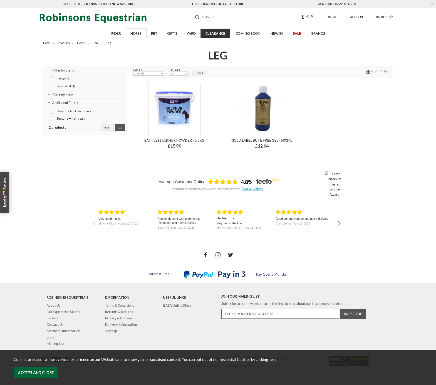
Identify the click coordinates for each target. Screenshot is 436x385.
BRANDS (318, 33)
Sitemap (111, 331)
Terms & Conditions (119, 305)
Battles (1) (63, 79)
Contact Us (55, 324)
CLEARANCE (215, 33)
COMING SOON (247, 33)
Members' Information (63, 331)
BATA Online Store (177, 305)
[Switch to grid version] (369, 71)
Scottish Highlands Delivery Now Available (99, 4)
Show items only (74, 111)
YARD (191, 33)
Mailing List (55, 343)
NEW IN (276, 33)
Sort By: (138, 69)
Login (51, 337)
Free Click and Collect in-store (218, 4)
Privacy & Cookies (118, 318)
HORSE (135, 33)
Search (195, 13)
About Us (53, 305)
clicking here (266, 359)
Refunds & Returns (119, 312)
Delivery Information (121, 324)
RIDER (116, 33)
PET (154, 33)
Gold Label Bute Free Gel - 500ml (261, 140)
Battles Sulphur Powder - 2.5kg (174, 140)
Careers (53, 318)
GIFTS (172, 33)
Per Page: (175, 69)
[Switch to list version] (381, 71)
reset (107, 127)
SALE (297, 33)
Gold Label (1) (66, 86)
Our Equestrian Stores (337, 4)
